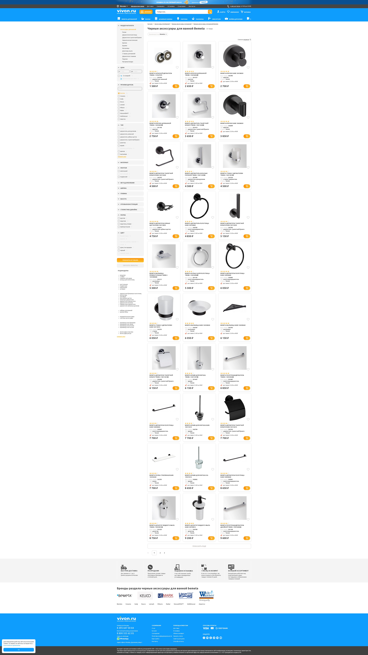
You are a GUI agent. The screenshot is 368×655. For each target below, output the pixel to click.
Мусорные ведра (127, 61)
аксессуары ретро (125, 333)
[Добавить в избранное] (177, 67)
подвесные (123, 286)
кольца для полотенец (127, 280)
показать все (122, 156)
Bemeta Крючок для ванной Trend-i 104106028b (195, 74)
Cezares (128, 604)
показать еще (199, 546)
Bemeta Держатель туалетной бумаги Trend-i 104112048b (196, 124)
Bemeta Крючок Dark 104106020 (231, 73)
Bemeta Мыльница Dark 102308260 (232, 325)
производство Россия (127, 327)
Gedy (136, 604)
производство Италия (127, 326)
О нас (153, 628)
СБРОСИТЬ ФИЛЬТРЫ (130, 265)
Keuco (143, 604)
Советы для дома (178, 638)
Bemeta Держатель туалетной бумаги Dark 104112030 (232, 224)
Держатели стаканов (129, 56)
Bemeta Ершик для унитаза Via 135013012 (196, 476)
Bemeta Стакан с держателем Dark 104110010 (161, 326)
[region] (130, 106)
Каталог (150, 24)
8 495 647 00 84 (125, 628)
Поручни (125, 59)
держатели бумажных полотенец (130, 293)
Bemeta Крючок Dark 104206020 (231, 123)
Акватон (202, 604)
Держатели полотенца (129, 35)
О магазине (181, 6)
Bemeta (119, 604)
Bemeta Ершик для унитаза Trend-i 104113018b (195, 376)
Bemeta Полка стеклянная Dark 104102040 (161, 476)
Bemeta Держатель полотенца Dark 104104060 (197, 224)
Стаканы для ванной (128, 53)
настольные (124, 284)
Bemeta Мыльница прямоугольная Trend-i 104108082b (159, 275)
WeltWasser (191, 604)
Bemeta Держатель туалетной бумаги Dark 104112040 (161, 174)
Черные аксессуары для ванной (181, 24)
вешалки (123, 275)
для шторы (123, 295)
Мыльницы (125, 48)
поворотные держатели (128, 304)
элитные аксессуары (126, 318)
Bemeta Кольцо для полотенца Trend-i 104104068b (197, 274)
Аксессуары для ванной (128, 29)
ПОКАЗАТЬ (130, 260)
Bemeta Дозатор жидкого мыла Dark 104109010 (197, 526)
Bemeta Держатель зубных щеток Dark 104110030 (160, 224)
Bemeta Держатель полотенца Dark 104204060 (232, 274)
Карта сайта (155, 638)
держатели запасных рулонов (129, 306)
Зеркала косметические (129, 40)
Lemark (151, 604)
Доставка (150, 6)
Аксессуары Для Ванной (162, 24)
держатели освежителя (128, 301)
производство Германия (127, 322)
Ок (19, 649)
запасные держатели (127, 299)
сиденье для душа (126, 278)
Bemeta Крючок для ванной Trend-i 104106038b (160, 124)
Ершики (124, 45)
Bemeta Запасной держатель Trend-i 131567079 (161, 74)
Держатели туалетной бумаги (132, 37)
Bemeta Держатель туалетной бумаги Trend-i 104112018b (161, 376)
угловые (122, 289)
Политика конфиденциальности (162, 636)
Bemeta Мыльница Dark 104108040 (197, 325)
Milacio (160, 604)
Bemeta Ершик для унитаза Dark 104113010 (197, 426)
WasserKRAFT (179, 604)
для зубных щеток (126, 298)
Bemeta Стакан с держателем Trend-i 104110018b (231, 174)
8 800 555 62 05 (125, 633)
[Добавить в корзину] (176, 86)
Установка (171, 6)
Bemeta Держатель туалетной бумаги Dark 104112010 (232, 426)
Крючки (124, 43)
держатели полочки (126, 303)
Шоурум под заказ (137, 6)
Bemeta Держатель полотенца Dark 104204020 (161, 426)
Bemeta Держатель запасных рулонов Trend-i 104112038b (196, 174)
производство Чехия (126, 324)
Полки (124, 32)
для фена (123, 296)
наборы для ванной (126, 310)
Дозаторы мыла (127, 51)
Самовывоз (160, 6)
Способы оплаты (178, 641)
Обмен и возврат (178, 633)
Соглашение (155, 633)
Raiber (168, 604)
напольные (123, 287)
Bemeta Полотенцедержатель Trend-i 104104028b (232, 376)
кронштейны (124, 312)
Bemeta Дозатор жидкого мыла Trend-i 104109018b (162, 526)
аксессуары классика (126, 332)
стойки (122, 276)
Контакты (192, 6)
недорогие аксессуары (127, 316)
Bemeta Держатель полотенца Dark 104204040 (232, 476)
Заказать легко (178, 636)
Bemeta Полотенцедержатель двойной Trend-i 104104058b (232, 526)
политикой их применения (11, 645)
